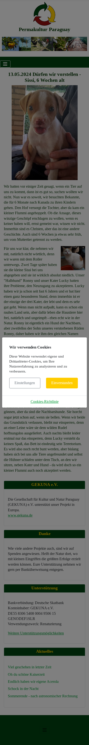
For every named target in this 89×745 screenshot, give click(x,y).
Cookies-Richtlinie (45, 402)
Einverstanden (62, 383)
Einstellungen (24, 383)
